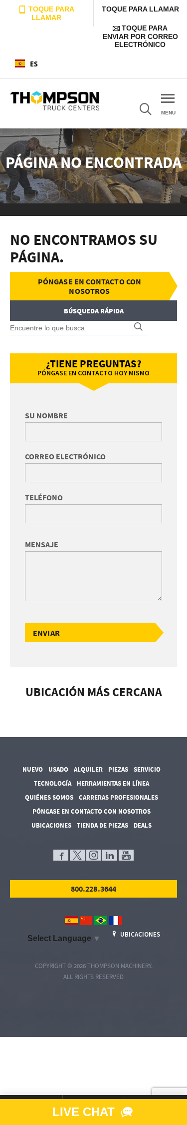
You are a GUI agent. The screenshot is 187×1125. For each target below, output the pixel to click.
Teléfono (44, 497)
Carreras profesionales (118, 797)
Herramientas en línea (113, 783)
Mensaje (41, 544)
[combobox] (46, 63)
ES (34, 63)
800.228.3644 (94, 889)
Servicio (147, 769)
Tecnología (52, 783)
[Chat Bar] (93, 1112)
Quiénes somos (49, 797)
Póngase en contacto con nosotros (90, 286)
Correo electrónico (65, 456)
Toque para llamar (50, 13)
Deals (143, 825)
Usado (58, 769)
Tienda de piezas (102, 825)
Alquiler (88, 769)
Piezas (118, 769)
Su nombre (46, 415)
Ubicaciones (51, 825)
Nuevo (32, 769)
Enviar (46, 633)
